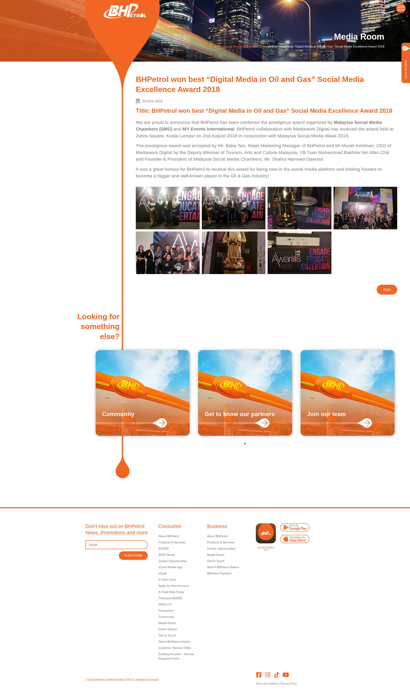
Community (118, 414)
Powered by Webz (96, 683)
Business (223, 46)
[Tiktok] (277, 675)
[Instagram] (268, 675)
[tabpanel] (142, 393)
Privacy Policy (288, 683)
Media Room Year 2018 (249, 46)
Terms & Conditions (267, 683)
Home (210, 46)
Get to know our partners (240, 414)
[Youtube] (285, 675)
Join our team (326, 414)
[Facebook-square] (259, 675)
